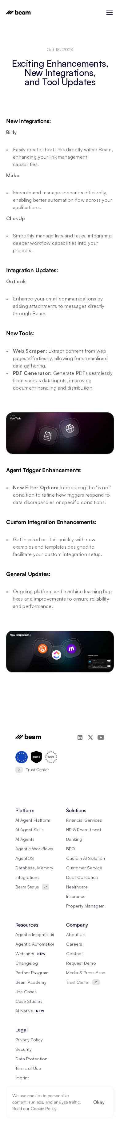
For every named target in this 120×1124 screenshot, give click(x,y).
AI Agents (24, 839)
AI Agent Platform (32, 820)
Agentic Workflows (34, 848)
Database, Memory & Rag (40, 867)
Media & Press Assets (87, 972)
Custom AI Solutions (86, 858)
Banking (74, 839)
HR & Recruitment (83, 829)
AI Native (24, 1010)
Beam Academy (30, 982)
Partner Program (31, 972)
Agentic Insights (31, 934)
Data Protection (31, 1058)
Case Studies (28, 1001)
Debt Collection (82, 877)
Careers (74, 944)
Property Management (88, 905)
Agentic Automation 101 (39, 944)
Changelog (26, 963)
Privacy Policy (29, 1039)
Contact (74, 953)
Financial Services (84, 820)
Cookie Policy (43, 1108)
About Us (75, 934)
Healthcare (77, 886)
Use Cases (26, 991)
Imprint (22, 1077)
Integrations (27, 877)
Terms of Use (28, 1068)
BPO (70, 848)
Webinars (24, 953)
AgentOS (24, 858)
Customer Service (84, 867)
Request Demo (81, 963)
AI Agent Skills (29, 829)
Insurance (76, 896)
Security (23, 1049)
